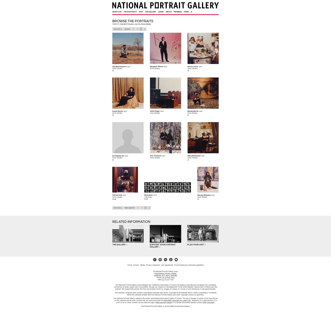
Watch (169, 12)
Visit (141, 12)
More (186, 12)
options (127, 29)
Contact (136, 265)
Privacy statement (153, 265)
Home (129, 265)
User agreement (167, 265)
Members (178, 12)
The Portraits (130, 12)
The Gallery (150, 12)
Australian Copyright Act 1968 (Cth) (177, 300)
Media (142, 265)
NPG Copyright (208, 303)
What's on (117, 12)
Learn (161, 12)
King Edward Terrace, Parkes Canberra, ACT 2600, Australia (165, 275)
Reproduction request (164, 303)
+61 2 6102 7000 (168, 278)
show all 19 (118, 29)
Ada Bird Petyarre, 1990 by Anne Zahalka (135, 24)
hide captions (130, 208)
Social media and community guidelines (189, 265)
